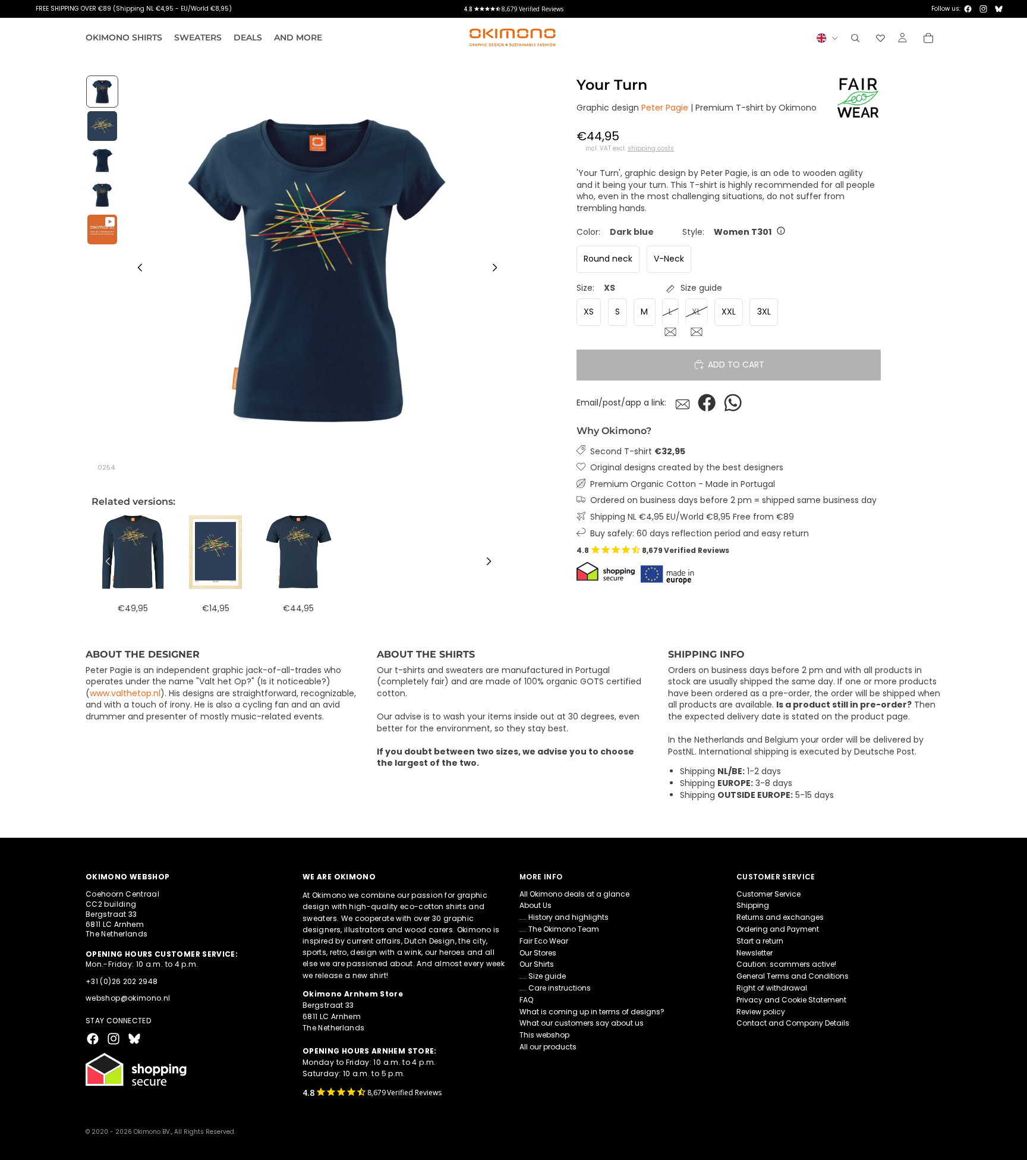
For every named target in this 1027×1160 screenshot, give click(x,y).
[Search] (855, 38)
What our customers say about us (581, 1023)
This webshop (544, 1035)
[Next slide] (498, 269)
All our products (547, 1047)
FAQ (526, 1000)
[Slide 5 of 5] (102, 229)
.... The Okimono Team (559, 929)
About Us (535, 906)
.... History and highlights (564, 917)
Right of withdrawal (771, 988)
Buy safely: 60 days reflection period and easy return (699, 533)
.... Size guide (542, 976)
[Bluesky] (998, 9)
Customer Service (768, 894)
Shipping (752, 906)
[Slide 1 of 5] (102, 91)
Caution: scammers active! (786, 965)
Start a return (759, 941)
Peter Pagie (664, 108)
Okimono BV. (152, 1131)
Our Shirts (536, 965)
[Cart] (928, 38)
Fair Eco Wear (543, 941)
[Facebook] (967, 9)
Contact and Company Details (792, 1023)
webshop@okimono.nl (128, 999)
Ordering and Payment (777, 929)
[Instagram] (983, 9)
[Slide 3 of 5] (102, 160)
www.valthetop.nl (125, 693)
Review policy (760, 1012)
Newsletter (754, 953)
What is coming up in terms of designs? (591, 1012)
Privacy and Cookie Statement (791, 1000)
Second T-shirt (637, 451)
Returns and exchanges (780, 917)
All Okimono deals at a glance (574, 894)
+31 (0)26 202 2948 (121, 981)
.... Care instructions (555, 988)
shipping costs (651, 148)
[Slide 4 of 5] (102, 195)
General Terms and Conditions (792, 976)
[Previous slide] (137, 269)
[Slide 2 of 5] (102, 126)
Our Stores (537, 953)
